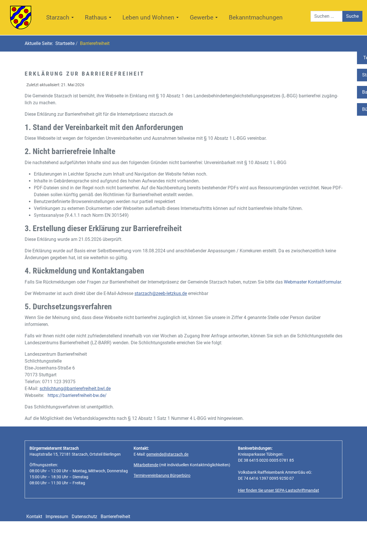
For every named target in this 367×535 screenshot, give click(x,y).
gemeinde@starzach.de (167, 454)
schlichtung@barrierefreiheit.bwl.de (75, 388)
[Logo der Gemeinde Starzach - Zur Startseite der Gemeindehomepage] (20, 17)
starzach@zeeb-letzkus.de (160, 293)
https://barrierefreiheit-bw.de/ (77, 395)
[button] (61, 17)
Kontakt (34, 516)
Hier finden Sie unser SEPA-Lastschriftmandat (278, 490)
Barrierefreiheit (115, 516)
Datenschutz (84, 516)
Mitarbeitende (146, 465)
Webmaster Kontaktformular (312, 282)
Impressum (57, 516)
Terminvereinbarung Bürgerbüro (162, 475)
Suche (352, 16)
